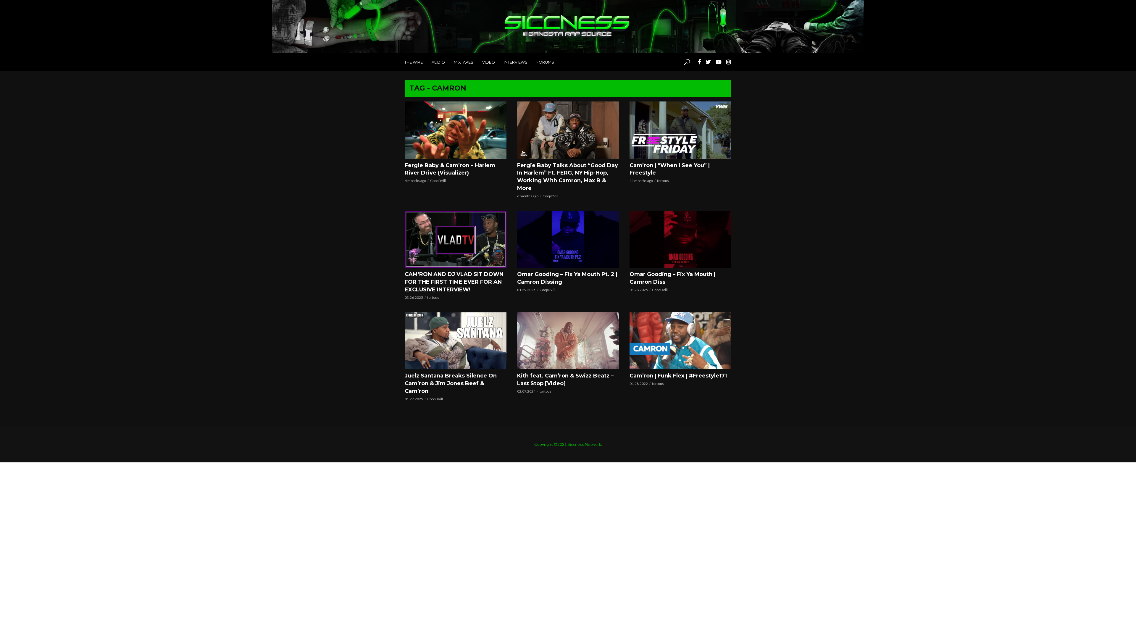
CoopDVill (438, 180)
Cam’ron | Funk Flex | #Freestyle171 (678, 375)
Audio (438, 62)
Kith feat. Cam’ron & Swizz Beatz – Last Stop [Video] (565, 379)
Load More (568, 408)
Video (488, 62)
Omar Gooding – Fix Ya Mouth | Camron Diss (672, 278)
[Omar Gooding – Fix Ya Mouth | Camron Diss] (680, 239)
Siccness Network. (585, 444)
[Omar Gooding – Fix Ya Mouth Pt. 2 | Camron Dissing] (568, 239)
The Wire (413, 62)
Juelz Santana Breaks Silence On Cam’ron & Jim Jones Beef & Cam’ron (451, 383)
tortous (663, 180)
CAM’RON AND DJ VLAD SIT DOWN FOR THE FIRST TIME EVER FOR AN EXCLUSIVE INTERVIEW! (454, 282)
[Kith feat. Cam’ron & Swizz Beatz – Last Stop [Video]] (568, 340)
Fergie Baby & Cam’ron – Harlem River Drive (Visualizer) (450, 169)
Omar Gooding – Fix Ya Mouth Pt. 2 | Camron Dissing (567, 278)
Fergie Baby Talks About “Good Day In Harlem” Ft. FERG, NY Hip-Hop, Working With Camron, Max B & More (567, 177)
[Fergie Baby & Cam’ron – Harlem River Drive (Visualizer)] (455, 130)
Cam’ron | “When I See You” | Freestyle (670, 169)
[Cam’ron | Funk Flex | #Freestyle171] (680, 340)
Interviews (515, 62)
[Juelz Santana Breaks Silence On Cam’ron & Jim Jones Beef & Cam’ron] (455, 340)
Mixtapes (463, 62)
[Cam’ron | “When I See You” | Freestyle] (680, 130)
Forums (545, 62)
